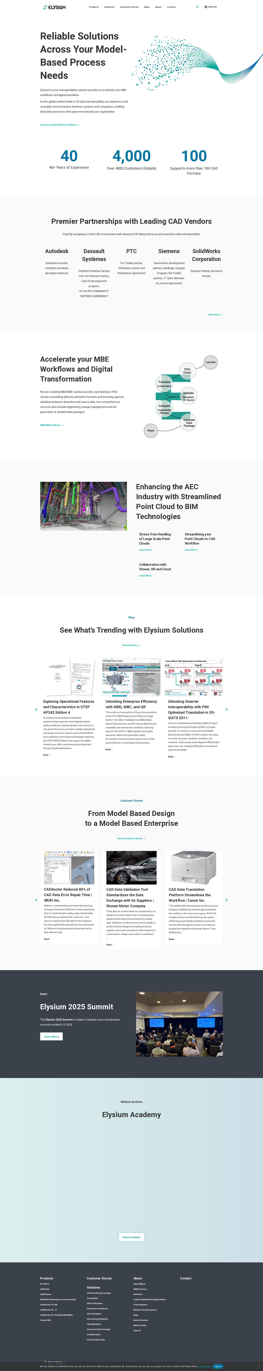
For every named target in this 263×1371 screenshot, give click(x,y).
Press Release (140, 1305)
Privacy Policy (204, 1366)
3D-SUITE (44, 1284)
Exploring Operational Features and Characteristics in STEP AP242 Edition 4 (68, 707)
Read (45, 755)
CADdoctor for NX (48, 1305)
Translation (92, 1298)
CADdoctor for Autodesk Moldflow (56, 1315)
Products (46, 1278)
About (137, 1278)
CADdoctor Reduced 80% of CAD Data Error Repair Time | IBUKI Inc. (68, 894)
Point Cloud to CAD (96, 1340)
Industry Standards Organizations (149, 1299)
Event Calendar (140, 1320)
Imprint (136, 1330)
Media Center (140, 1325)
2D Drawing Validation (97, 1319)
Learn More (145, 550)
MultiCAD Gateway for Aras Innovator (58, 1299)
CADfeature (45, 1294)
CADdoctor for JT (48, 1310)
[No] (259, 1366)
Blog (135, 1315)
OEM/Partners (140, 1289)
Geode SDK (45, 1320)
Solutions (93, 1287)
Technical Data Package (98, 1329)
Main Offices (139, 1284)
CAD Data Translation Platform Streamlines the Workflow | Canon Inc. (189, 895)
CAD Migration (94, 1324)
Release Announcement (144, 1310)
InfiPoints (44, 1289)
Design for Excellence (97, 1308)
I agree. (218, 1366)
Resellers (138, 1294)
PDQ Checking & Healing (99, 1293)
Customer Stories (99, 1278)
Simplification (93, 1334)
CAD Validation (94, 1314)
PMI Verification (95, 1303)
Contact (185, 1278)
